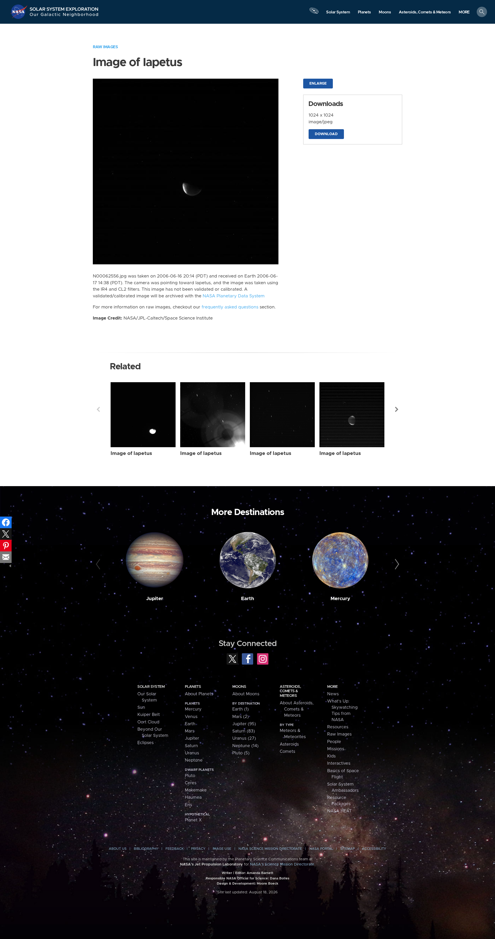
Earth (247, 598)
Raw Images (105, 47)
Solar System (150, 687)
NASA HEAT (339, 811)
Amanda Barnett (260, 873)
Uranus (192, 753)
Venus (191, 717)
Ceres (190, 783)
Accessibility (374, 849)
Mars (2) (240, 717)
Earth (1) (240, 709)
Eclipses (145, 743)
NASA (19, 12)
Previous (98, 409)
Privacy (198, 849)
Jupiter (154, 598)
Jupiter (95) (244, 724)
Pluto (190, 776)
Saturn (191, 746)
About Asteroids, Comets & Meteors (297, 709)
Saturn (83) (243, 731)
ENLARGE (318, 83)
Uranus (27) (244, 738)
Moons (239, 687)
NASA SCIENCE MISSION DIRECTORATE (270, 849)
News (333, 694)
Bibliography (146, 849)
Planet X (193, 820)
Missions (335, 749)
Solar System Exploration (64, 8)
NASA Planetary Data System (234, 296)
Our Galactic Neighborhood (64, 16)
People (334, 742)
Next (397, 409)
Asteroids (289, 744)
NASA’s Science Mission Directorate (282, 864)
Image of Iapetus (131, 453)
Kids (331, 756)
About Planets (199, 694)
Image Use (222, 849)
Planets (193, 687)
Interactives (338, 763)
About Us (118, 849)
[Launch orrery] (314, 13)
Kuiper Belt (148, 715)
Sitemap (347, 849)
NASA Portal (321, 849)
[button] (464, 12)
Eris (188, 805)
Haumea (193, 797)
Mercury (340, 598)
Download (326, 134)
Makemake (196, 790)
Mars (189, 731)
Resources (337, 727)
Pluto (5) (241, 753)
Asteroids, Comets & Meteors (290, 691)
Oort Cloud (148, 722)
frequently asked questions (230, 307)
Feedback (175, 849)
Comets (287, 751)
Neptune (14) (245, 746)
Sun (141, 707)
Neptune (194, 760)
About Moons (245, 694)
